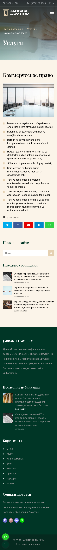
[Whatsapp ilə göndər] (49, 225)
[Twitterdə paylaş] (7, 225)
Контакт (11, 483)
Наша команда (15, 458)
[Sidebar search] (51, 253)
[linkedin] (16, 520)
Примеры (12, 473)
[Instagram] (11, 520)
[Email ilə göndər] (28, 225)
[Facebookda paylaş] (18, 225)
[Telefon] (5, 544)
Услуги (10, 453)
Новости (11, 468)
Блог (9, 463)
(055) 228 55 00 (38, 3)
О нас (10, 448)
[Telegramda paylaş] (39, 225)
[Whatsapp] (22, 520)
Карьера (11, 478)
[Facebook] (5, 520)
